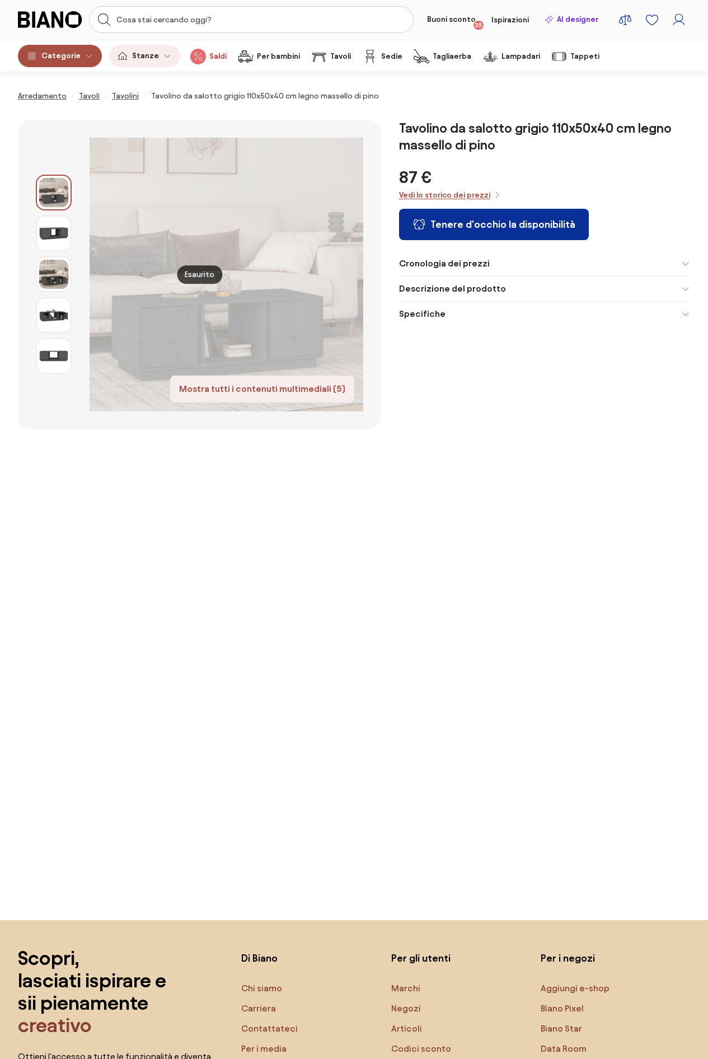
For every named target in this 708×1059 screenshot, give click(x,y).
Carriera (258, 1008)
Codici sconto (421, 1048)
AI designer (577, 19)
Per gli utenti (421, 958)
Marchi (405, 988)
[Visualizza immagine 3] (54, 274)
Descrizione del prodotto (452, 288)
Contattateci (269, 1028)
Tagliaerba (452, 56)
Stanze (145, 55)
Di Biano (259, 958)
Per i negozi (568, 958)
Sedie (391, 56)
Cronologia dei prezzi (444, 263)
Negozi (406, 1008)
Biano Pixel (562, 1008)
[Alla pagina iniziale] (50, 19)
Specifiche (422, 313)
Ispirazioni (510, 20)
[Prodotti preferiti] (652, 19)
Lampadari (520, 56)
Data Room (564, 1048)
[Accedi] (679, 19)
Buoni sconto (454, 22)
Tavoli (340, 56)
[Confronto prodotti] (625, 19)
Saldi (218, 56)
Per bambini (278, 56)
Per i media (264, 1048)
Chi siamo (261, 988)
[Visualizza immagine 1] (54, 192)
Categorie (61, 55)
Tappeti (584, 56)
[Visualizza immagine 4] (54, 315)
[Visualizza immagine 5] (54, 356)
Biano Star (561, 1028)
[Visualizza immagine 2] (54, 233)
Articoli (406, 1028)
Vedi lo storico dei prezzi (444, 195)
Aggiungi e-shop (575, 988)
